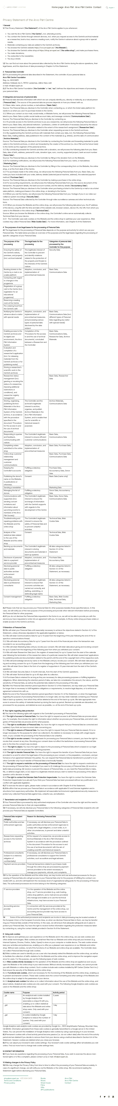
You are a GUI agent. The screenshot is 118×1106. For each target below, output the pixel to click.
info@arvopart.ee (61, 1057)
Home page (57, 7)
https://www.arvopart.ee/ (44, 47)
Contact (97, 7)
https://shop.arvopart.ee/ (49, 50)
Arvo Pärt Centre (83, 7)
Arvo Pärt (69, 7)
